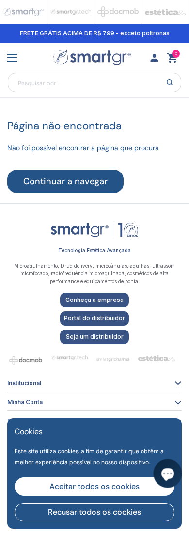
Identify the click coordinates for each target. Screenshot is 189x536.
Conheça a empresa (94, 299)
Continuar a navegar (65, 181)
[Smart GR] (92, 58)
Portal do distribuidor (94, 318)
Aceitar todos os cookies (94, 486)
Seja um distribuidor (95, 336)
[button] (172, 57)
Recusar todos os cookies (94, 512)
